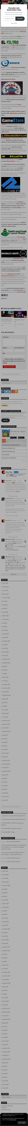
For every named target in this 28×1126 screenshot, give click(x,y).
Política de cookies (12, 1119)
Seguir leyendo (14, 23)
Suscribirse (20, 18)
